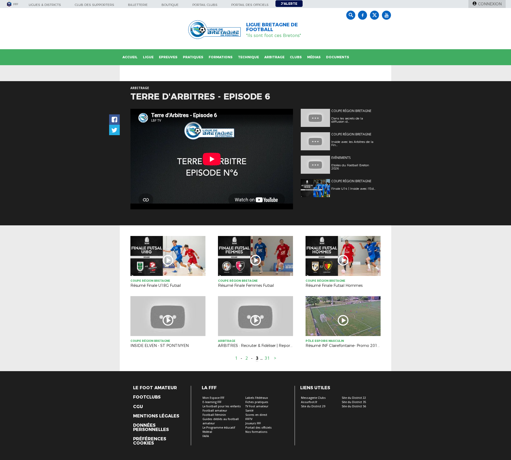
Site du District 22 (354, 398)
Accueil (130, 57)
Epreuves (168, 57)
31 (267, 358)
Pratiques (193, 57)
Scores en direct (256, 415)
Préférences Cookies (149, 441)
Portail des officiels (250, 4)
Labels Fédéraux (256, 398)
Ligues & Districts (45, 4)
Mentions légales (156, 416)
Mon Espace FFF (213, 398)
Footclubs (146, 397)
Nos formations (256, 432)
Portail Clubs (204, 4)
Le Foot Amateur (155, 388)
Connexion (490, 4)
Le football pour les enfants (222, 406)
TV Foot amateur (256, 406)
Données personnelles (151, 427)
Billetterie (138, 4)
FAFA (206, 436)
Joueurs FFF (253, 423)
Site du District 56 (354, 406)
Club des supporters (94, 4)
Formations (221, 57)
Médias (314, 57)
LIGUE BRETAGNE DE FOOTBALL (272, 27)
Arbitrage (274, 57)
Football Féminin (214, 415)
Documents (337, 57)
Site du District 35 (354, 402)
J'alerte (289, 4)
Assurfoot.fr (309, 402)
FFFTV (248, 419)
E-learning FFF (212, 402)
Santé (249, 410)
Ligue (148, 57)
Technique (248, 57)
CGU (138, 407)
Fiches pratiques (256, 402)
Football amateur (215, 410)
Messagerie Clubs (313, 398)
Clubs (296, 57)
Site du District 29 (313, 406)
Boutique (170, 4)
